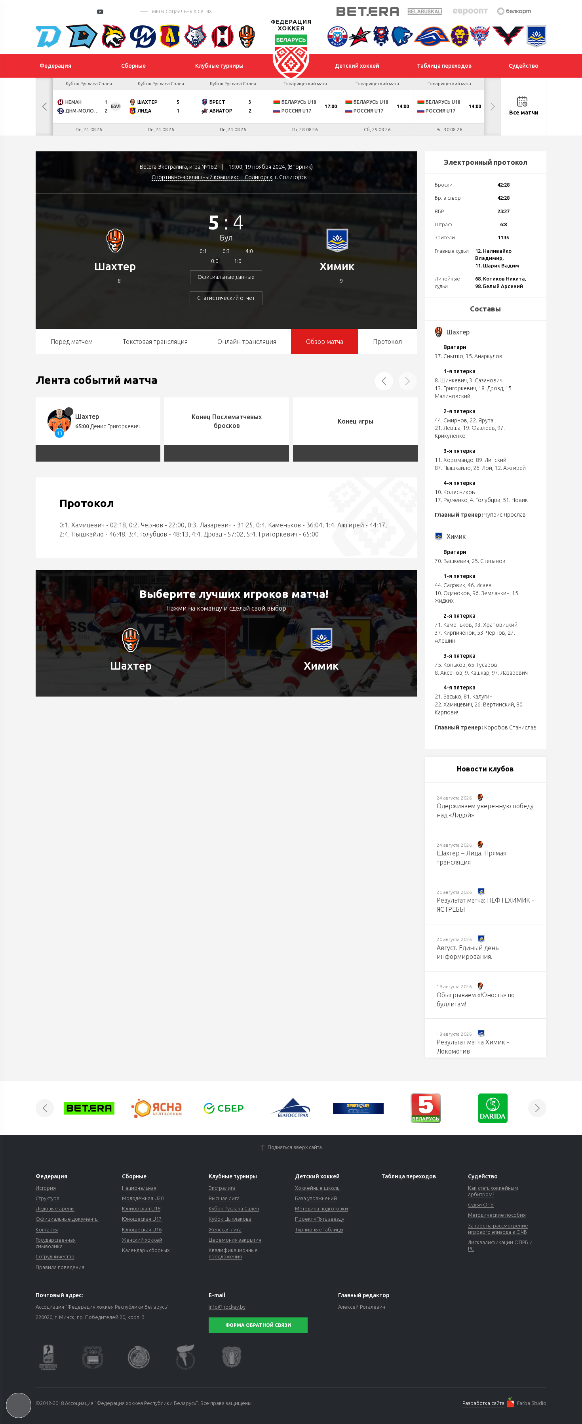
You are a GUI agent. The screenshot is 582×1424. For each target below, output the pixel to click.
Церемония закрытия (235, 1240)
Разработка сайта (483, 1403)
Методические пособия (497, 1215)
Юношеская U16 (142, 1229)
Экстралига (222, 1188)
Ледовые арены (55, 1208)
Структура (47, 1198)
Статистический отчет (226, 298)
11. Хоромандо (454, 460)
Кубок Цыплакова (230, 1219)
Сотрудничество (55, 1256)
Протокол (387, 341)
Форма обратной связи (258, 1325)
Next (492, 107)
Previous (44, 107)
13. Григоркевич (455, 388)
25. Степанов (489, 561)
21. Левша (447, 428)
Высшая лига (224, 1198)
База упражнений (316, 1198)
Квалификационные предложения (233, 1253)
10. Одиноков (452, 593)
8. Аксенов (448, 673)
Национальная (139, 1188)
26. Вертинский (494, 704)
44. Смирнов (451, 420)
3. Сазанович (485, 380)
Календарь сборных (145, 1250)
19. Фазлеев (479, 428)
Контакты (47, 1229)
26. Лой (482, 468)
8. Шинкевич (451, 380)
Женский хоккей (142, 1240)
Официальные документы (67, 1219)
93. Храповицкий (495, 625)
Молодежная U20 (143, 1198)
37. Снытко (449, 356)
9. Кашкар (477, 673)
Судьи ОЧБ (481, 1204)
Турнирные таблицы (319, 1229)
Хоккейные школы (317, 1188)
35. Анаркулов (484, 356)
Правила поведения (60, 1267)
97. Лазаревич (510, 673)
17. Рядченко (451, 500)
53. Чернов (491, 633)
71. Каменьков (453, 625)
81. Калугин (478, 696)
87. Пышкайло (453, 468)
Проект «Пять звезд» (319, 1219)
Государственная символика (56, 1243)
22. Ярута (481, 420)
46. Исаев (480, 585)
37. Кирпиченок (455, 633)
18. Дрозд (490, 388)
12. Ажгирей (510, 468)
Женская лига (225, 1229)
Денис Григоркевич (115, 426)
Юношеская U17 (142, 1219)
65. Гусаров (482, 665)
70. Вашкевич (452, 561)
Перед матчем (72, 341)
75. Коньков (450, 665)
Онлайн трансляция (246, 341)
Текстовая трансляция (155, 341)
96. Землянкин (491, 593)
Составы (485, 309)
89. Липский (491, 460)
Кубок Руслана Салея (234, 1208)
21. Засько (448, 696)
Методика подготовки (321, 1208)
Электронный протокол (485, 162)
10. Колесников (455, 492)
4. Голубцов (485, 500)
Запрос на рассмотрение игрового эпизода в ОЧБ (498, 1229)
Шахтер (115, 266)
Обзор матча (324, 341)
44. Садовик (450, 585)
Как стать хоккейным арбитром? (493, 1191)
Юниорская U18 (141, 1208)
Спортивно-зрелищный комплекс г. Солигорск (212, 177)
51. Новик (515, 500)
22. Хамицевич (453, 704)
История (46, 1188)
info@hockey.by (227, 1306)
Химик (337, 266)
